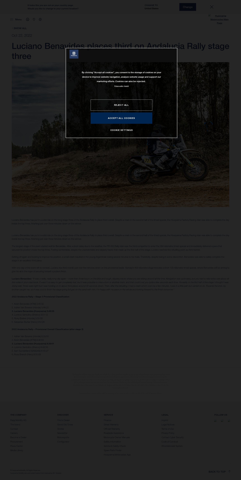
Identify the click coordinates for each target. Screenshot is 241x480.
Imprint (126, 86)
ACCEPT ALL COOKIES (121, 118)
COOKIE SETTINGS (121, 130)
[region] (121, 93)
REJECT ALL (121, 105)
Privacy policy (118, 86)
